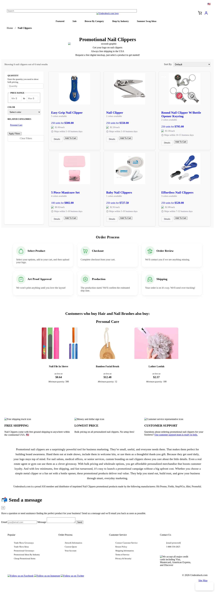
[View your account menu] (206, 14)
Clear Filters (26, 138)
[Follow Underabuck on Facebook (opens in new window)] (21, 575)
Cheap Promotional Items (24, 558)
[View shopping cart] (200, 13)
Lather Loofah (156, 366)
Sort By (168, 64)
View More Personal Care (107, 398)
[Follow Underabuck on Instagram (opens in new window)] (47, 575)
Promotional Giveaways (24, 551)
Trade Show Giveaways (24, 543)
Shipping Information (124, 551)
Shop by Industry (120, 21)
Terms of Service (122, 555)
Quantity (13, 76)
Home (10, 28)
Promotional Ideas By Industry (27, 555)
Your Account (70, 551)
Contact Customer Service (126, 543)
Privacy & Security (123, 558)
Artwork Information (73, 543)
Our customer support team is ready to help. (176, 434)
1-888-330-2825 (173, 547)
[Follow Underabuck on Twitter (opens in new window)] (72, 575)
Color (11, 107)
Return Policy (121, 547)
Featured (60, 21)
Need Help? (204, 586)
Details (57, 139)
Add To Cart (70, 138)
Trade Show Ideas (21, 547)
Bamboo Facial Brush (107, 366)
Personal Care (16, 125)
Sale (74, 21)
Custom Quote (71, 547)
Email (4, 522)
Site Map (202, 580)
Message (41, 522)
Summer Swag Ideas (146, 21)
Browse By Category (94, 21)
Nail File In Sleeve (58, 366)
